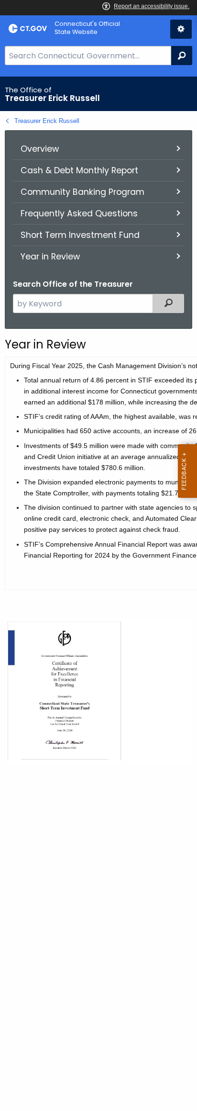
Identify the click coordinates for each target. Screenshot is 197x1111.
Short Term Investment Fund (80, 235)
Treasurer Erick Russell (46, 120)
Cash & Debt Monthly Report (79, 170)
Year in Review (50, 256)
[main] (98, 594)
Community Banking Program (82, 192)
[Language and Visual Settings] (181, 29)
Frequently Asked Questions (79, 213)
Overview (40, 149)
